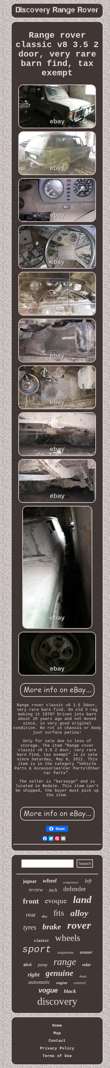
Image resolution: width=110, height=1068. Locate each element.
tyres (29, 927)
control (80, 982)
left (88, 881)
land (82, 899)
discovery (57, 1001)
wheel (50, 880)
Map (57, 1033)
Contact (57, 1041)
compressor (71, 882)
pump (42, 965)
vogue (48, 990)
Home (57, 1025)
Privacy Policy (57, 1048)
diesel (82, 976)
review (36, 890)
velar (86, 965)
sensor (86, 952)
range (64, 961)
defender (74, 889)
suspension (65, 952)
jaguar (30, 881)
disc (44, 916)
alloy (79, 913)
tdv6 (28, 964)
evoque (56, 900)
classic (41, 941)
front (31, 901)
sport (36, 949)
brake (51, 926)
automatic (39, 982)
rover (79, 925)
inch (53, 890)
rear (31, 914)
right (33, 974)
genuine (59, 973)
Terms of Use (57, 1056)
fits (58, 912)
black (70, 991)
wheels (67, 938)
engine (62, 982)
